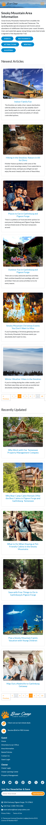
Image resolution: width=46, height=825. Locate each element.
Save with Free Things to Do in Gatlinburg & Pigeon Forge (23, 593)
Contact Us (5, 756)
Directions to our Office (10, 745)
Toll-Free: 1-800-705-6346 (13, 806)
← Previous (6, 397)
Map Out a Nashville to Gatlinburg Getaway (23, 684)
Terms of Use (17, 813)
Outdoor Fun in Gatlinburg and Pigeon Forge (23, 270)
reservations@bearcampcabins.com (16, 809)
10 (42, 696)
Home (3, 741)
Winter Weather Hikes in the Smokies (23, 379)
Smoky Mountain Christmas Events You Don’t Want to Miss (23, 326)
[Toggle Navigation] (42, 4)
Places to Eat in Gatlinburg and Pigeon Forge (23, 214)
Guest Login (5, 759)
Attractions (10, 44)
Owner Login (6, 768)
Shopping (8, 50)
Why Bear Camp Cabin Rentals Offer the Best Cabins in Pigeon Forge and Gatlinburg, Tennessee (23, 498)
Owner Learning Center (9, 772)
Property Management (9, 775)
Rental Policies (6, 752)
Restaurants (24, 39)
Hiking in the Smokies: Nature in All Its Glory (23, 158)
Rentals (27, 44)
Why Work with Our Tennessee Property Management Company (23, 451)
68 (42, 396)
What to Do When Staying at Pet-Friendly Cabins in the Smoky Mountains (23, 546)
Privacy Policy (5, 813)
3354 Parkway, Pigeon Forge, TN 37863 (18, 802)
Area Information (7, 748)
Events (7, 39)
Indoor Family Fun (23, 101)
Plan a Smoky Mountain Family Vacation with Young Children (23, 639)
